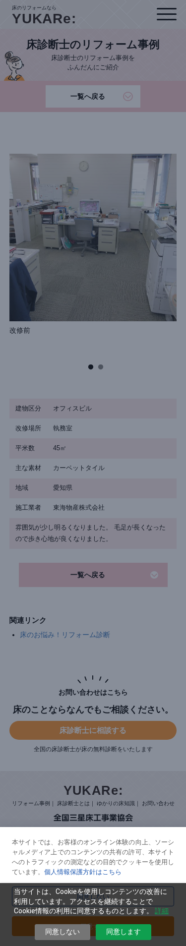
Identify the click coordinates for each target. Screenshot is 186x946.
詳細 (162, 911)
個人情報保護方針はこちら (83, 871)
